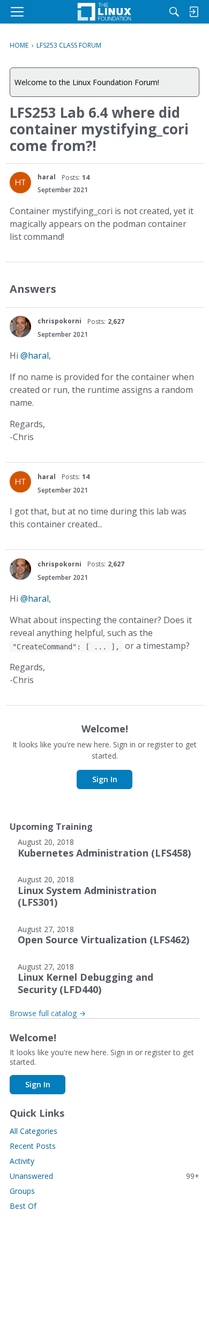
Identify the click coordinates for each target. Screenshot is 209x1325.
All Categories (33, 1131)
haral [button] (47, 176)
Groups (22, 1191)
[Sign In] (193, 12)
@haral (34, 355)
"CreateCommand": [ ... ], (66, 646)
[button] (20, 182)
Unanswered (104, 1176)
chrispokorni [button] (59, 320)
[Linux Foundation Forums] (104, 12)
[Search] (174, 12)
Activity (22, 1161)
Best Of (23, 1206)
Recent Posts (33, 1146)
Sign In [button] (104, 779)
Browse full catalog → (48, 1013)
